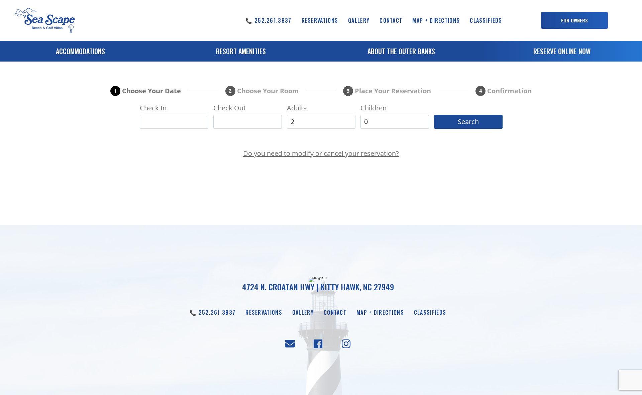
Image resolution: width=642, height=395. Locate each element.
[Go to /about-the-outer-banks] (401, 52)
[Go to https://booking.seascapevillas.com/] (561, 52)
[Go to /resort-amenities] (240, 52)
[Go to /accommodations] (80, 52)
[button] (574, 20)
